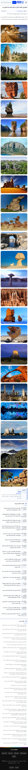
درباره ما (16, 767)
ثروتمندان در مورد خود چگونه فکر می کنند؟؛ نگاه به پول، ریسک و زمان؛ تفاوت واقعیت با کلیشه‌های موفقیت (14, 714)
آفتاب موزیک (4, 753)
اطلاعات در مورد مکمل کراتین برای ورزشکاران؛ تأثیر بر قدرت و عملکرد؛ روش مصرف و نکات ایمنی (15, 689)
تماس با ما (11, 767)
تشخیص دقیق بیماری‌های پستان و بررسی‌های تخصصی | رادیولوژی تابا (15, 665)
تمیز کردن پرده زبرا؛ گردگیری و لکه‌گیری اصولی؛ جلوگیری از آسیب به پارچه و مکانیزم (14, 656)
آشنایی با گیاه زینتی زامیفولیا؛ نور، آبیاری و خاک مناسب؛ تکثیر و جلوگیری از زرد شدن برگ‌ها (14, 731)
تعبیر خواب (10, 753)
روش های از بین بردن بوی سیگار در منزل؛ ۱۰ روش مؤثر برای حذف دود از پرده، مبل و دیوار (14, 630)
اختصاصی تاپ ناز (19, 11)
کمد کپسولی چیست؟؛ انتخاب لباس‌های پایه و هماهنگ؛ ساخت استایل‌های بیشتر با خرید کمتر (14, 660)
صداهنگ (14, 756)
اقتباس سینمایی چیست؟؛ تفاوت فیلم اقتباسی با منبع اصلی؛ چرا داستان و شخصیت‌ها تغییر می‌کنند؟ (14, 722)
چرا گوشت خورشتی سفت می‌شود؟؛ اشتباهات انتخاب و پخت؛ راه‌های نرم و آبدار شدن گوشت (15, 681)
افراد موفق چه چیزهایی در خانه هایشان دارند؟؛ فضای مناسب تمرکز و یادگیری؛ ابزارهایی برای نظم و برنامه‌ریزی (15, 710)
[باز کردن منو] (26, 2)
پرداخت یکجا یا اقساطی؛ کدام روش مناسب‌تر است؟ (16, 644)
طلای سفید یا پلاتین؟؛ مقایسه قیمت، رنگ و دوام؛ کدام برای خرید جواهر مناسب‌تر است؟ (14, 739)
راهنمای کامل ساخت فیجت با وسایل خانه (18, 685)
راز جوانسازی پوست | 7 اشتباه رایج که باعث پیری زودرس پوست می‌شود (14, 743)
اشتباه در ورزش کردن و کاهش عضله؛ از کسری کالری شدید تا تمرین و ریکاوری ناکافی (15, 693)
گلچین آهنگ (16, 753)
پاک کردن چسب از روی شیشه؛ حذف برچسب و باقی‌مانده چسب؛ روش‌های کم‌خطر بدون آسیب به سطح (14, 638)
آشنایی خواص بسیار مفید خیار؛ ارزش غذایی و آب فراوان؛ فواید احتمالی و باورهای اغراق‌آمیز (15, 652)
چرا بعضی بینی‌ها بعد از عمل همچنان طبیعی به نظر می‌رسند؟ (15, 642)
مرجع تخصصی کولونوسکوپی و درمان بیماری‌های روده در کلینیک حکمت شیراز (14, 705)
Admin (19, 492)
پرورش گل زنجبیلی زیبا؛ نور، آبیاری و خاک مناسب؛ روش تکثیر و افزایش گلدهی (15, 726)
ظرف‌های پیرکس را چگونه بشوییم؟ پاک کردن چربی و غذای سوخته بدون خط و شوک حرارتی (14, 625)
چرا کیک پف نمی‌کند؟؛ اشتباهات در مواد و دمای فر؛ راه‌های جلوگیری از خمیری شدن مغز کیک (15, 697)
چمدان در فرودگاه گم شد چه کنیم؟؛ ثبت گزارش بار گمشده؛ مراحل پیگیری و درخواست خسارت (14, 701)
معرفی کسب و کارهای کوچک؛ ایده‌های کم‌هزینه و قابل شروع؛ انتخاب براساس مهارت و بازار (15, 669)
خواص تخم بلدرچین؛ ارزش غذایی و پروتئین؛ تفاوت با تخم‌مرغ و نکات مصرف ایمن (14, 648)
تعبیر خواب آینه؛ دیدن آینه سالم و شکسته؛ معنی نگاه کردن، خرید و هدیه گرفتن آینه (14, 677)
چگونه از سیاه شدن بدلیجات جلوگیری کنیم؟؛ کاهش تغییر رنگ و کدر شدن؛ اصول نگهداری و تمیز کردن (14, 735)
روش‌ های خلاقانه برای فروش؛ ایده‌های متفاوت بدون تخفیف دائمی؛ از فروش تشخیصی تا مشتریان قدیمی (15, 673)
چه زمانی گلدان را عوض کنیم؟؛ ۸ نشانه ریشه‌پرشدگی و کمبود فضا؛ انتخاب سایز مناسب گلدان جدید (14, 634)
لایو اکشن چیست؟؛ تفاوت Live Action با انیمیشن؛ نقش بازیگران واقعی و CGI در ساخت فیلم (14, 718)
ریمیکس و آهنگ (23, 753)
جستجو (14, 2)
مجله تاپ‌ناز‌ (20, 2)
